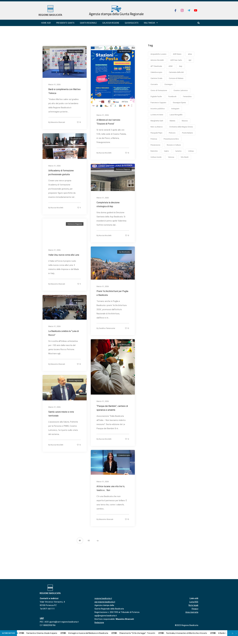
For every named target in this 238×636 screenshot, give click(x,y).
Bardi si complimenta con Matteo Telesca (64, 91)
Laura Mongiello (176, 115)
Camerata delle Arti (176, 72)
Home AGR (46, 22)
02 (89, 540)
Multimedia (149, 22)
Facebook (172, 96)
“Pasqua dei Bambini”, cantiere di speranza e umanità (112, 408)
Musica (185, 121)
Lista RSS (193, 602)
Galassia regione (110, 22)
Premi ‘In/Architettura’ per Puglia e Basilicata (112, 293)
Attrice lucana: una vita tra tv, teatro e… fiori (111, 488)
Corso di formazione (159, 90)
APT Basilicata (156, 66)
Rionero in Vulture (174, 145)
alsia (190, 54)
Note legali (193, 605)
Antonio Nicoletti (157, 60)
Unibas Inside (156, 157)
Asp (180, 66)
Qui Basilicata (131, 22)
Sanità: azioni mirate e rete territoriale (61, 414)
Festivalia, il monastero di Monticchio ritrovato (182, 633)
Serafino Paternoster (107, 328)
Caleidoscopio (124, 455)
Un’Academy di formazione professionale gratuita (61, 172)
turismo (178, 151)
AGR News (78, 300)
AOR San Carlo (176, 60)
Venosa (171, 157)
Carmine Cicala (156, 78)
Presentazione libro (171, 139)
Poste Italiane (187, 133)
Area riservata (191, 612)
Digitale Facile (156, 96)
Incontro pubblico (158, 109)
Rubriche (154, 151)
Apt (190, 60)
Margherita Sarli (157, 121)
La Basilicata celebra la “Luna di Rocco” (63, 333)
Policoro (172, 133)
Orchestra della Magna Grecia (181, 127)
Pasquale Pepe (156, 133)
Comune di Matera (176, 78)
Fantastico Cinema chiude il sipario (38, 633)
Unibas (191, 151)
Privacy (195, 608)
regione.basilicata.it (103, 598)
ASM (170, 66)
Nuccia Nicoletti (105, 153)
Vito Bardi (184, 157)
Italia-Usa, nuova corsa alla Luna (63, 255)
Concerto (154, 84)
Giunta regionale (88, 22)
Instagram (175, 109)
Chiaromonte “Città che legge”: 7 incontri (133, 633)
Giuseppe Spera (179, 103)
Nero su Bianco (157, 127)
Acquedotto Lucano (158, 54)
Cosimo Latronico (181, 90)
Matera (172, 121)
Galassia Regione (123, 169)
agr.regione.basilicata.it (104, 602)
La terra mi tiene (157, 115)
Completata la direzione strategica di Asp (108, 204)
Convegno (168, 84)
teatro (166, 151)
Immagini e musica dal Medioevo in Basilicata (84, 633)
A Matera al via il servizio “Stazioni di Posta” (108, 122)
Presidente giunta (65, 22)
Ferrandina (187, 96)
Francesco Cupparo (158, 103)
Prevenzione (155, 145)
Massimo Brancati (58, 122)
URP (42, 618)
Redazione (99, 622)
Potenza (154, 139)
